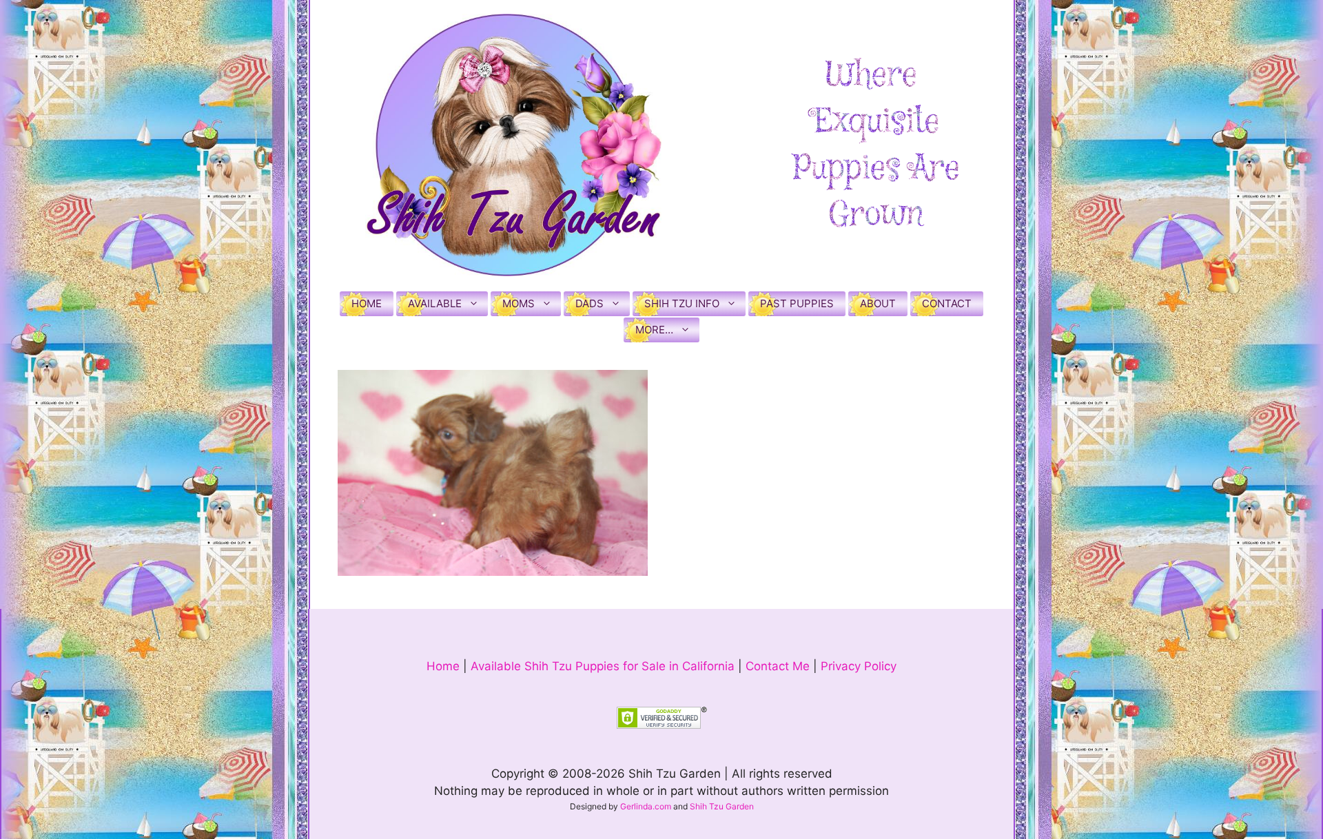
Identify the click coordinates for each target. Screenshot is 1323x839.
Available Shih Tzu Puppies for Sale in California (603, 666)
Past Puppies (797, 303)
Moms (518, 303)
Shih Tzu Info (681, 303)
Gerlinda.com (645, 806)
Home (366, 303)
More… (654, 329)
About (878, 303)
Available (435, 303)
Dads (589, 303)
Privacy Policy (858, 666)
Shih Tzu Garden (722, 806)
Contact (947, 303)
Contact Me (778, 666)
